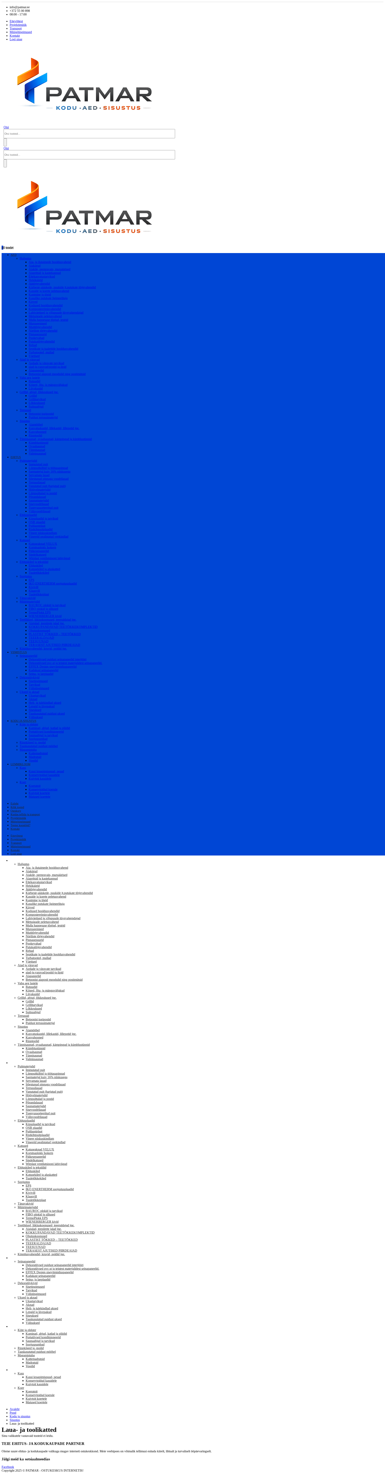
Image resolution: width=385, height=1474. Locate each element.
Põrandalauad (37, 496)
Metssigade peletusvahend (45, 316)
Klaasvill (34, 590)
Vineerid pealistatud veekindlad (48, 536)
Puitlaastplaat (37, 525)
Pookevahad (36, 338)
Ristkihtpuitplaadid (41, 529)
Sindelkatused (37, 554)
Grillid (33, 395)
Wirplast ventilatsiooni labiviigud (49, 558)
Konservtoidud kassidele (44, 775)
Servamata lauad (39, 475)
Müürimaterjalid (30, 601)
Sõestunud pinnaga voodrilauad (49, 478)
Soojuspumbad (38, 739)
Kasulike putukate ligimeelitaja (48, 298)
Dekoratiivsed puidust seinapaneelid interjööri (57, 659)
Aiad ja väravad (30, 359)
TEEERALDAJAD (41, 637)
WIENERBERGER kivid (45, 616)
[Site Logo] (88, 123)
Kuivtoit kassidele (40, 778)
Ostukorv (16, 810)
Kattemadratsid (38, 753)
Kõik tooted (17, 807)
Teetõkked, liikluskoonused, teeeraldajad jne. (48, 619)
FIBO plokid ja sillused (43, 608)
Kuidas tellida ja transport (25, 814)
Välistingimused (39, 688)
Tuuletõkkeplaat (39, 594)
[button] (6, 127)
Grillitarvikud (37, 399)
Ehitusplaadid (28, 515)
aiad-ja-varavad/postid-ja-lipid (47, 366)
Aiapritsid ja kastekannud (45, 273)
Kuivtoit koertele (39, 793)
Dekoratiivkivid (30, 677)
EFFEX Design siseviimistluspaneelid (53, 666)
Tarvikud (34, 684)
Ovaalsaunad (37, 446)
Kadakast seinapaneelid (43, 670)
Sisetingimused (38, 681)
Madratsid (35, 757)
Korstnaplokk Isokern (42, 547)
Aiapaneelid (36, 370)
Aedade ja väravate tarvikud (46, 363)
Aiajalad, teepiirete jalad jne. (47, 623)
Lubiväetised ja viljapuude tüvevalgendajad (56, 312)
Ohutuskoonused (39, 630)
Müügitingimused (21, 32)
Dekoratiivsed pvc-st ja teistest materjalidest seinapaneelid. (65, 663)
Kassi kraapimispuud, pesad (46, 771)
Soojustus (26, 576)
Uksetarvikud (37, 695)
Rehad (33, 345)
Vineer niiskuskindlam (43, 533)
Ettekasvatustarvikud (42, 276)
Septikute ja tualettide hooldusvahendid (53, 348)
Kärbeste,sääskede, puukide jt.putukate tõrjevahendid (62, 287)
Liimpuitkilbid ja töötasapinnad (48, 468)
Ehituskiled (36, 565)
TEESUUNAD (39, 641)
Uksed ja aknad (29, 692)
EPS (31, 580)
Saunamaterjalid (39, 500)
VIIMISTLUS (19, 652)
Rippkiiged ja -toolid (33, 742)
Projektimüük (18, 24)
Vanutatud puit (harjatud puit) (47, 486)
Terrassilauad (37, 482)
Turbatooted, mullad (41, 352)
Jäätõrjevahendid (39, 283)
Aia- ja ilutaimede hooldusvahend (50, 262)
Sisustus (25, 421)
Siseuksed (35, 710)
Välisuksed (36, 717)
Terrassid (25, 410)
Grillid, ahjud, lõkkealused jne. (39, 392)
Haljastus (25, 258)
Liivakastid (36, 388)
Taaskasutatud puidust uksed (47, 713)
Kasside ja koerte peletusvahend (49, 291)
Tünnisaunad (37, 450)
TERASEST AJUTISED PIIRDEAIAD (54, 645)
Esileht (14, 803)
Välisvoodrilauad (39, 511)
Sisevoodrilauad (39, 504)
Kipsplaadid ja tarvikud (43, 518)
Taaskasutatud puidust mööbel (39, 746)
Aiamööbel (36, 424)
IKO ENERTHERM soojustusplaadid (53, 583)
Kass (23, 767)
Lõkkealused (37, 403)
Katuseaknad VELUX (43, 543)
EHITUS (16, 457)
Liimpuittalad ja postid (43, 493)
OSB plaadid (37, 522)
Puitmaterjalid (28, 460)
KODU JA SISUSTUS (23, 720)
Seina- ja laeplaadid (41, 673)
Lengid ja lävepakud (42, 706)
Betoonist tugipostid (41, 413)
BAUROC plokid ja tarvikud (47, 605)
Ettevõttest (16, 21)
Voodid (33, 760)
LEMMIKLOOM (20, 764)
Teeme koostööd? (20, 825)
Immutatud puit (38, 464)
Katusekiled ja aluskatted (44, 569)
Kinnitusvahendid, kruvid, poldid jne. (43, 648)
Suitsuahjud (36, 406)
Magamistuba (28, 749)
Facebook (8, 1467)
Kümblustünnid (38, 442)
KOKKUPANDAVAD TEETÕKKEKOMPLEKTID (63, 627)
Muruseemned (38, 323)
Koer (23, 782)
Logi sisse (16, 39)
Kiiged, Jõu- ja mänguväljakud (48, 385)
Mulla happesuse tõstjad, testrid (48, 319)
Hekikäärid (36, 280)
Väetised (34, 356)
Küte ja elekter (29, 724)
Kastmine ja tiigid (40, 294)
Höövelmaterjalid (40, 489)
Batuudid (34, 381)
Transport (16, 28)
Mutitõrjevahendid (40, 327)
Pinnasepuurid (38, 334)
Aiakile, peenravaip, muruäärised (49, 269)
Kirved (33, 301)
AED (13, 254)
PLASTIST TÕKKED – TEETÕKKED (55, 634)
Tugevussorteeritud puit (43, 507)
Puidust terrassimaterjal (43, 417)
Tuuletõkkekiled (39, 572)
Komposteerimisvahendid (45, 309)
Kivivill (33, 587)
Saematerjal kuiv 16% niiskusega (49, 471)
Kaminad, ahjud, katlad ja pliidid (49, 728)
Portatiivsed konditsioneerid (46, 731)
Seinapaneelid (28, 655)
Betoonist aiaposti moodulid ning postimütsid (57, 374)
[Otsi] (5, 142)
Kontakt (15, 35)
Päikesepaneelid (39, 551)
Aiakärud (35, 265)
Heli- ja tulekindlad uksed (45, 702)
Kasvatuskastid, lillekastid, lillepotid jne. (54, 428)
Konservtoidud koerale (43, 789)
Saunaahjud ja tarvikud (43, 735)
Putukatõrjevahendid (42, 341)
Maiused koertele (39, 796)
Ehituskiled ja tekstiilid (34, 562)
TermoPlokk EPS (40, 612)
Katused (25, 540)
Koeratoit (35, 785)
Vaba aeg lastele (30, 377)
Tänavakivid (27, 598)
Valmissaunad (37, 453)
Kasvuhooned (37, 431)
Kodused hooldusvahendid (46, 305)
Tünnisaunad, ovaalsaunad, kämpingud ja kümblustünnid (56, 439)
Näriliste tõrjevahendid (43, 330)
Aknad (33, 699)
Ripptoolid (35, 435)
